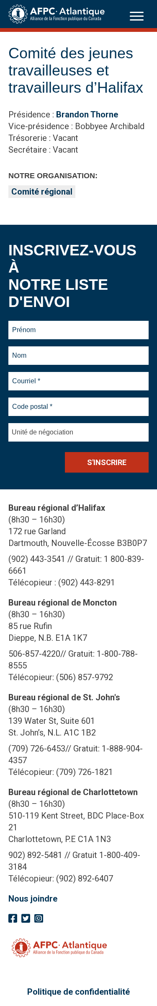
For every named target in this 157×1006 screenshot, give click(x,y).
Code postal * (32, 401)
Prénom (24, 325)
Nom (19, 350)
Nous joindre (32, 899)
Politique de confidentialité (78, 992)
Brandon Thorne (87, 114)
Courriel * (27, 376)
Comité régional (41, 192)
